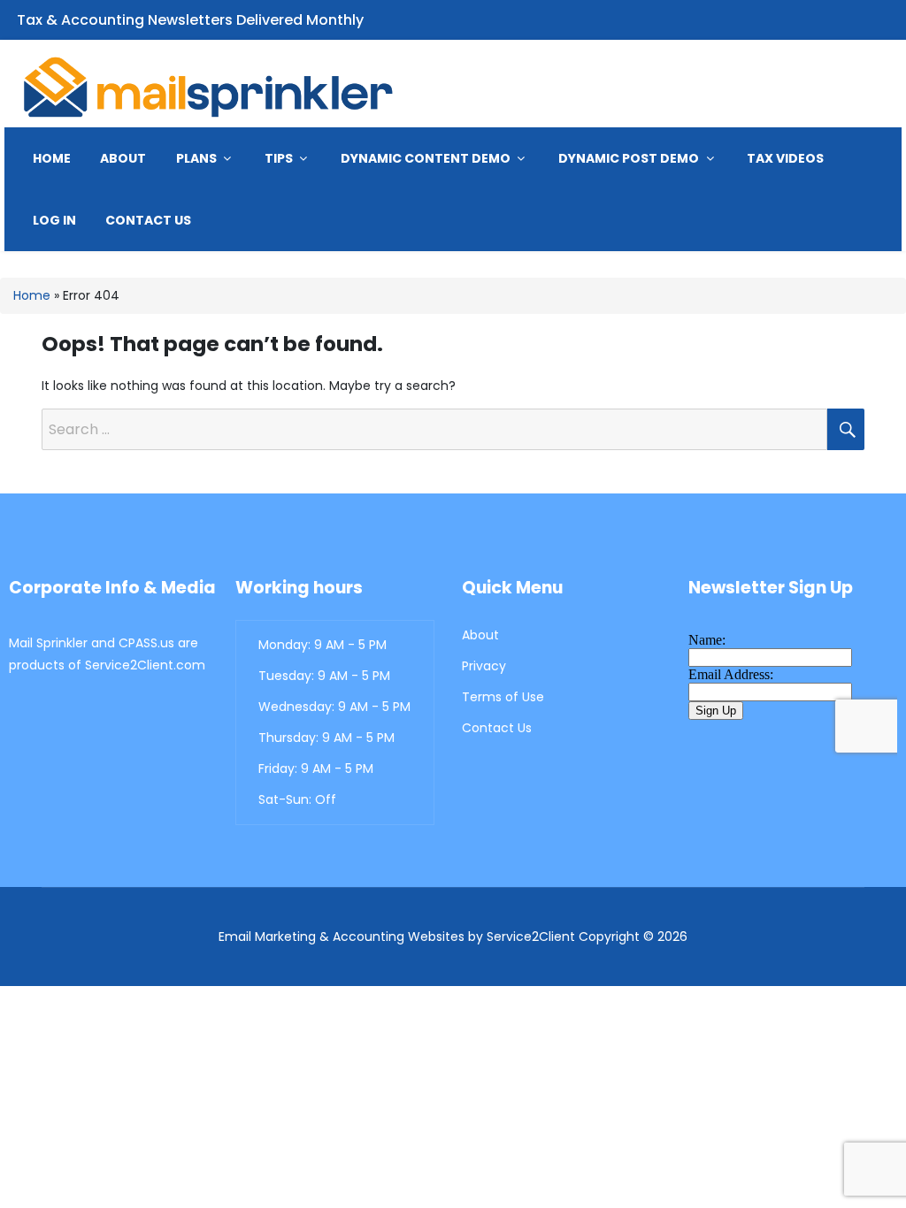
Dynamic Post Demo (630, 158)
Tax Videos (785, 158)
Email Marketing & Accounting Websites (342, 936)
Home (52, 158)
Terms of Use (503, 697)
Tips (280, 158)
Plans (197, 158)
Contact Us (148, 220)
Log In (54, 220)
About (123, 158)
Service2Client (531, 936)
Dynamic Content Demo (427, 158)
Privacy (484, 666)
